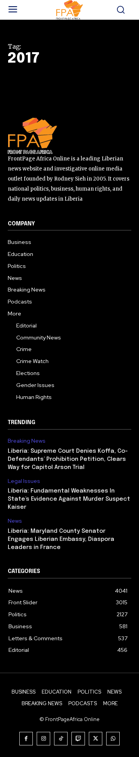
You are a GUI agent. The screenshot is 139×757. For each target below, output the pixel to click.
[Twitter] (95, 738)
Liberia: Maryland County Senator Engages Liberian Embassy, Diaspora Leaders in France (61, 539)
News (15, 521)
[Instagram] (43, 738)
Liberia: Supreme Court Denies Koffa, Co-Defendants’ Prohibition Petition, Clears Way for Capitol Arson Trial (68, 459)
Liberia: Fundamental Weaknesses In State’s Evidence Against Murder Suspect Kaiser (69, 499)
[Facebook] (26, 738)
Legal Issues (24, 481)
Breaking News (27, 441)
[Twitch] (78, 738)
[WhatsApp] (113, 738)
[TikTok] (61, 738)
